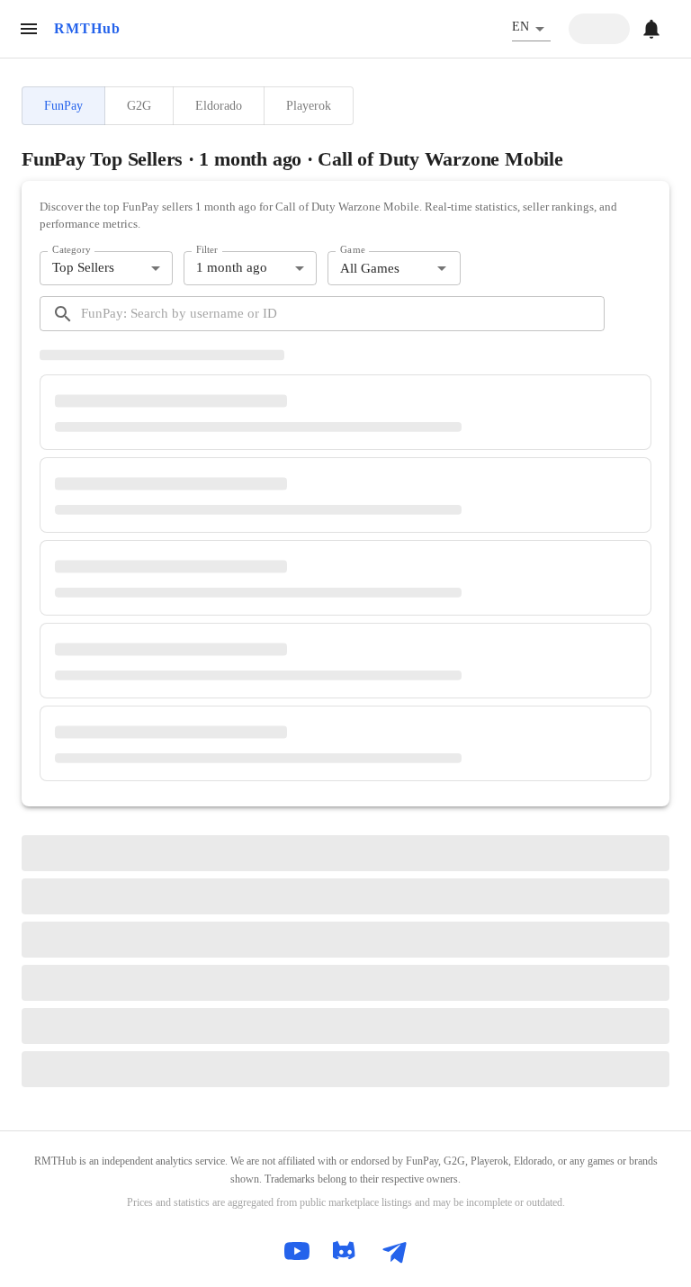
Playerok (308, 105)
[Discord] (345, 1251)
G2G (139, 105)
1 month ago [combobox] (231, 267)
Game (352, 249)
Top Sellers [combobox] (83, 267)
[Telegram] (394, 1251)
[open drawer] (29, 29)
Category (71, 249)
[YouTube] (297, 1251)
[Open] (441, 268)
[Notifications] (651, 29)
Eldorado (218, 105)
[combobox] (379, 268)
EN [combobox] (520, 26)
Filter (207, 249)
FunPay (63, 105)
